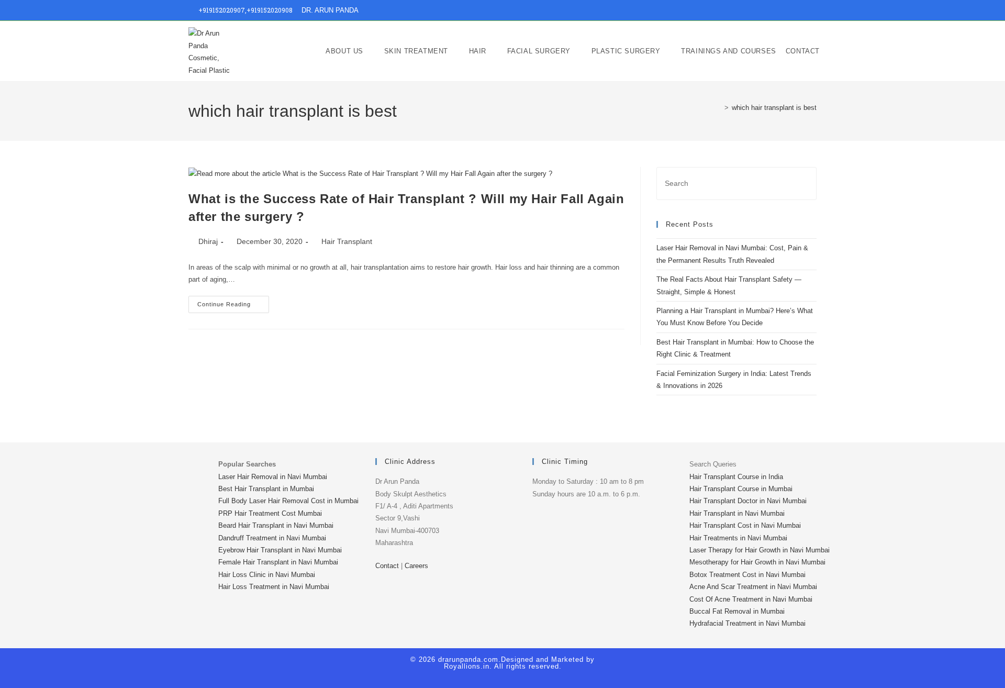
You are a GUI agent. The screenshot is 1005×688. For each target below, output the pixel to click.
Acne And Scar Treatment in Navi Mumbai (753, 587)
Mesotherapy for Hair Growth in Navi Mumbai (757, 562)
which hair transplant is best (774, 108)
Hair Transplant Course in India (736, 477)
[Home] (718, 108)
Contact (387, 566)
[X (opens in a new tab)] (753, 10)
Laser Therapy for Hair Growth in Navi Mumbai (759, 550)
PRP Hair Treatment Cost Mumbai (270, 513)
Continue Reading (233, 301)
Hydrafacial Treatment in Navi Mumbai (747, 623)
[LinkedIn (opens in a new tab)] (790, 10)
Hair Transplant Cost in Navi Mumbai (745, 525)
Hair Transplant (346, 241)
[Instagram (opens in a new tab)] (778, 10)
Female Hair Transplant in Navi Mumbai (278, 562)
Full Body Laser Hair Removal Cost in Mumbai (288, 501)
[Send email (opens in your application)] (812, 10)
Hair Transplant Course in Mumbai (740, 489)
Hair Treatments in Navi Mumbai (738, 538)
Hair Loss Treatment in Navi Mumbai (273, 587)
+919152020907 (221, 10)
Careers (416, 566)
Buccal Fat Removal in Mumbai (737, 611)
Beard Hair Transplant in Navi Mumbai (275, 525)
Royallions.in (466, 666)
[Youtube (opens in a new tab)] (802, 10)
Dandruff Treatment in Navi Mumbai (272, 538)
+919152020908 (270, 10)
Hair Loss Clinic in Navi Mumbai (266, 575)
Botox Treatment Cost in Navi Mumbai (747, 575)
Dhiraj (208, 241)
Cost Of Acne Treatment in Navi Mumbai (750, 599)
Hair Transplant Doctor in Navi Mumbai (748, 501)
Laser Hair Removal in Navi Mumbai (272, 477)
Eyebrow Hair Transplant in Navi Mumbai (280, 550)
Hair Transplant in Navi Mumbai (737, 513)
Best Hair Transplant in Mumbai (266, 489)
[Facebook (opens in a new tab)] (766, 10)
